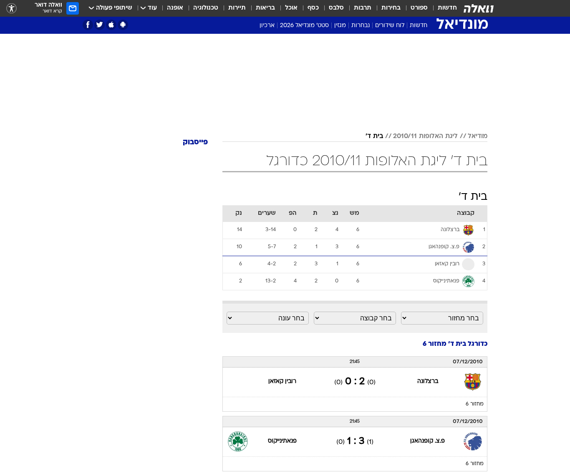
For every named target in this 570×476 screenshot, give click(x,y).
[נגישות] (11, 8)
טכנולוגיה (205, 8)
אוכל (291, 8)
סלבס (336, 8)
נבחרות (360, 25)
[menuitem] (442, 8)
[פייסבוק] (88, 25)
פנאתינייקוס (282, 441)
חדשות (447, 8)
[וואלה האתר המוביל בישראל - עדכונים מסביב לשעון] (479, 8)
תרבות (362, 8)
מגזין (340, 25)
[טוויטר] (99, 25)
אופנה (175, 8)
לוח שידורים (389, 25)
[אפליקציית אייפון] (111, 25)
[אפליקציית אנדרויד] (123, 25)
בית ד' (374, 136)
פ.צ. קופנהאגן (427, 441)
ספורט (419, 8)
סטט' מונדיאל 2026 (304, 25)
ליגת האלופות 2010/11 (425, 136)
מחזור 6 (475, 404)
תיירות (237, 8)
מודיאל (477, 136)
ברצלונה (427, 381)
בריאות (265, 8)
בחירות (391, 8)
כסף (313, 8)
